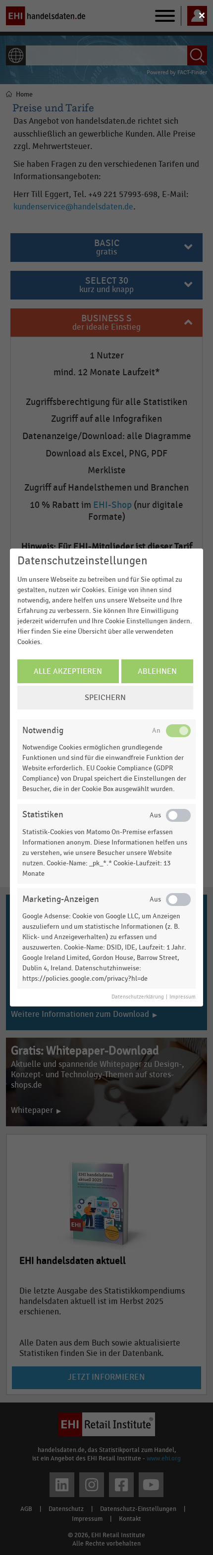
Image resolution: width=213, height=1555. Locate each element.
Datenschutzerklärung (137, 997)
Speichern (105, 697)
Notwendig (42, 730)
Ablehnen (157, 671)
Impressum (182, 997)
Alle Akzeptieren (68, 671)
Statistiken (42, 814)
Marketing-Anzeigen (60, 899)
